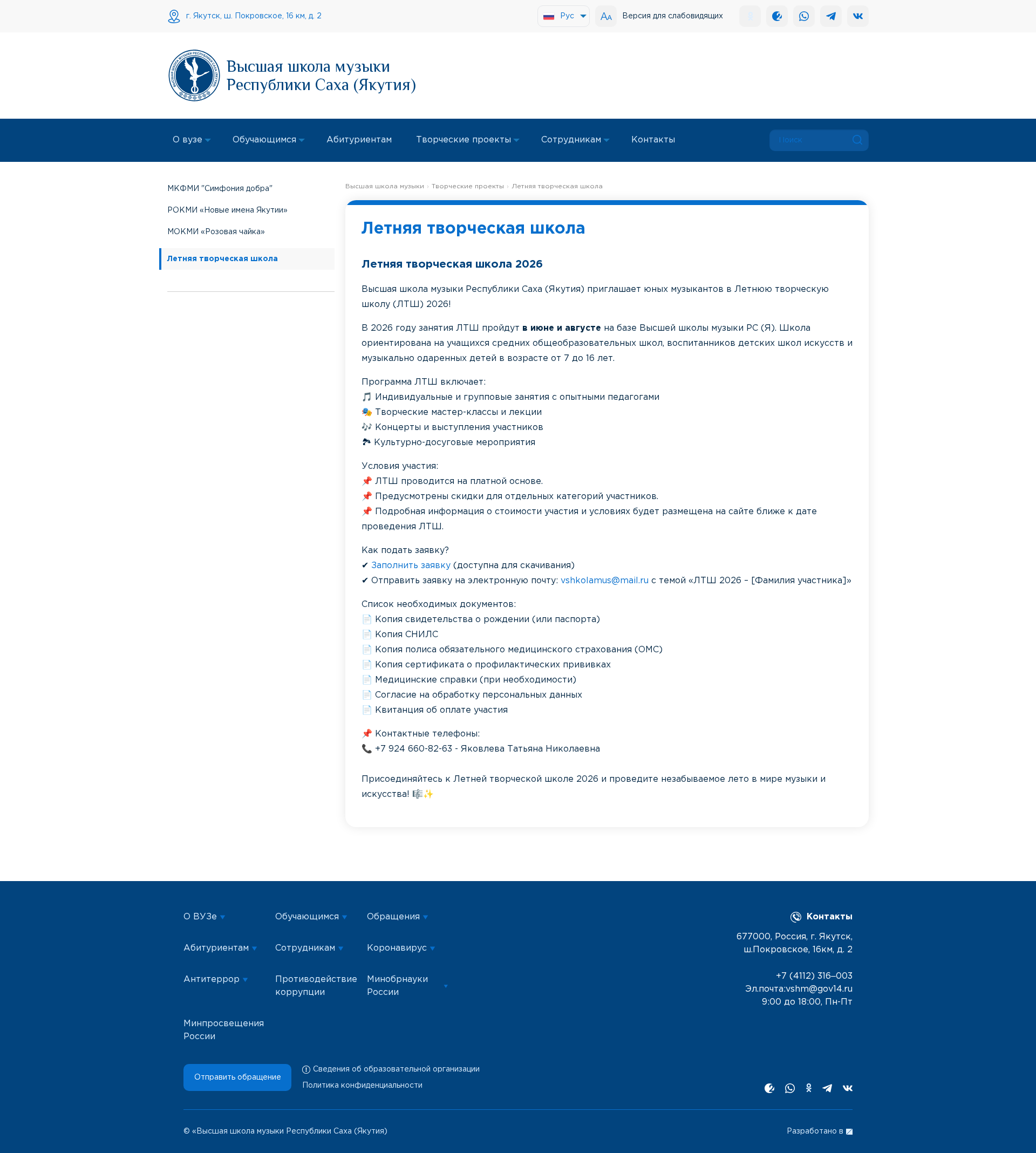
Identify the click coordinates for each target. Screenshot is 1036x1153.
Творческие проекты (468, 186)
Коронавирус (397, 948)
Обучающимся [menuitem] (264, 140)
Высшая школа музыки (384, 186)
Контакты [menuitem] (653, 140)
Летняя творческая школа (222, 259)
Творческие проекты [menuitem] (463, 140)
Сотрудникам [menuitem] (571, 140)
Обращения (393, 917)
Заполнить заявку (411, 566)
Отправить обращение (237, 1077)
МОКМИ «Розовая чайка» (216, 232)
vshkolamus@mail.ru (605, 581)
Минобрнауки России (397, 986)
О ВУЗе (200, 917)
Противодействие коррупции (315, 986)
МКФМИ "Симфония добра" (219, 189)
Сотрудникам (305, 948)
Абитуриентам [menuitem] (359, 140)
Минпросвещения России (223, 1030)
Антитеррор (211, 979)
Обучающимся (307, 917)
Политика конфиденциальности (362, 1085)
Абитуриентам (216, 948)
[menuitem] (563, 16)
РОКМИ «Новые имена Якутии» (227, 210)
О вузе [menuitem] (187, 140)
